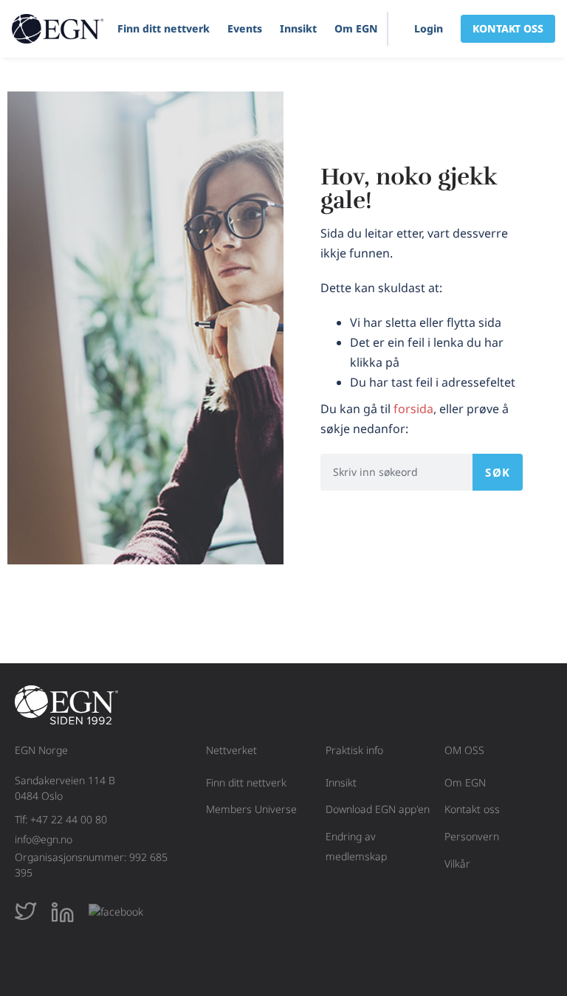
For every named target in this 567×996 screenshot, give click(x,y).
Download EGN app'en (378, 809)
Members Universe (251, 809)
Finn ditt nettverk (163, 28)
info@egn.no (43, 839)
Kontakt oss (472, 809)
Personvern (471, 836)
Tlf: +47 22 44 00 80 (61, 819)
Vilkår (457, 864)
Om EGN (356, 28)
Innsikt (298, 28)
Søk (497, 472)
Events (244, 28)
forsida (413, 409)
